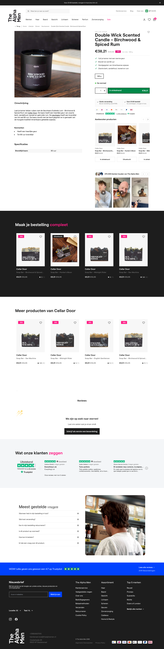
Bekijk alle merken (134, 609)
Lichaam (104, 600)
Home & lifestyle (107, 619)
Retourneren (81, 611)
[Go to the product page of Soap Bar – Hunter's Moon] (127, 134)
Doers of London (134, 604)
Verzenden (80, 608)
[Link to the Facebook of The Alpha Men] (16, 619)
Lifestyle (30, 26)
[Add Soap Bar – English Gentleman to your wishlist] (109, 323)
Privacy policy (100, 643)
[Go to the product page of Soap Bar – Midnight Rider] (149, 134)
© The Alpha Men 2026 (83, 639)
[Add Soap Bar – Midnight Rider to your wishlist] (109, 237)
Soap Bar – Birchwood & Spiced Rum (103, 151)
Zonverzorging (107, 611)
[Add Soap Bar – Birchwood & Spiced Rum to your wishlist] (40, 237)
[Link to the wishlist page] (149, 19)
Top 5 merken (134, 582)
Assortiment (107, 582)
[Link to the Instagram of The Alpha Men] (10, 619)
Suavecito (131, 596)
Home (25, 26)
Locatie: (12, 611)
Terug (18, 26)
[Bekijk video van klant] (103, 193)
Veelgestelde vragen (84, 592)
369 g (99, 76)
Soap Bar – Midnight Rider (148, 151)
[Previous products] (143, 119)
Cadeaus (104, 615)
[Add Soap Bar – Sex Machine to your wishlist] (143, 237)
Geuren (104, 608)
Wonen (37, 26)
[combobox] (47, 11)
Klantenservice (82, 588)
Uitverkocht (127, 159)
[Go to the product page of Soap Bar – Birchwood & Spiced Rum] (105, 134)
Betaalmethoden (82, 604)
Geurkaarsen (45, 26)
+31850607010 (36, 634)
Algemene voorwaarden (84, 643)
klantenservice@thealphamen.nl (43, 637)
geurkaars (56, 115)
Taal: (26, 611)
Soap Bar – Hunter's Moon (126, 151)
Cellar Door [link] (101, 32)
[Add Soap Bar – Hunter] (75, 237)
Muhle (129, 600)
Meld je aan (55, 594)
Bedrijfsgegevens (83, 600)
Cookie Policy (81, 615)
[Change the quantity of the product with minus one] (97, 90)
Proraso (130, 592)
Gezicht (104, 596)
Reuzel (129, 588)
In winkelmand (105, 159)
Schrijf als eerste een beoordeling (82, 431)
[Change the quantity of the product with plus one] (104, 90)
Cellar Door (32, 113)
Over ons (79, 596)
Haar (103, 588)
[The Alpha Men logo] (14, 16)
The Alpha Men (83, 582)
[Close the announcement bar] (160, 2)
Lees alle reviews (146, 567)
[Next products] (148, 119)
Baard (103, 592)
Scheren (104, 604)
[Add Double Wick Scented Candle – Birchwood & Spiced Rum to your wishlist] (148, 32)
